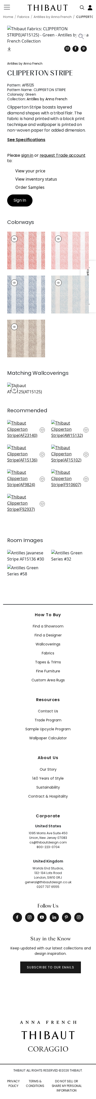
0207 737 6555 (48, 887)
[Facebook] (17, 917)
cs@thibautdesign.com (48, 842)
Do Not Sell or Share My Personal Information (67, 1086)
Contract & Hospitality (48, 796)
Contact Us (48, 711)
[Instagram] (29, 917)
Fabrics (48, 653)
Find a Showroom (48, 626)
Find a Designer (48, 635)
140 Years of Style (48, 778)
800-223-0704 (48, 847)
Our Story (48, 769)
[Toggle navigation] (10, 7)
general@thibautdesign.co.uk (48, 882)
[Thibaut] (48, 1034)
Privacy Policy (13, 1083)
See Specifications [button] (26, 140)
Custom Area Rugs (48, 680)
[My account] (90, 7)
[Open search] (82, 6)
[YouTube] (42, 917)
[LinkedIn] (54, 917)
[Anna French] (48, 1022)
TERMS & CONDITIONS (35, 1083)
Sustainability (48, 787)
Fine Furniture (48, 671)
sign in (27, 155)
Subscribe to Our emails (50, 967)
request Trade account (63, 155)
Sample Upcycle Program (48, 729)
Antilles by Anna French (24, 63)
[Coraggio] (48, 1048)
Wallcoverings (48, 644)
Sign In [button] (20, 200)
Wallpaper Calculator (48, 738)
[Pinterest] (84, 49)
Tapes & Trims (48, 662)
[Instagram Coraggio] (78, 917)
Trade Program (48, 720)
